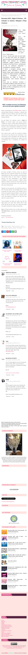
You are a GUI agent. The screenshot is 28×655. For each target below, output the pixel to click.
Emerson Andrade (11, 272)
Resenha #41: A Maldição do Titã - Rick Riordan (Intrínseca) (17, 568)
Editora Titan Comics (16, 226)
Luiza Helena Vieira (6, 25)
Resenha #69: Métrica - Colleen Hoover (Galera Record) (17, 586)
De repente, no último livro (14, 314)
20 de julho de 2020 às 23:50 (13, 360)
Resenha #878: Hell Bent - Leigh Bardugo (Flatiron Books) (17, 549)
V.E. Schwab (9, 14)
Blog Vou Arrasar (11, 295)
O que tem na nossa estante (12, 373)
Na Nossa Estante (11, 358)
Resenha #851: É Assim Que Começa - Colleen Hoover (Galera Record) (17, 555)
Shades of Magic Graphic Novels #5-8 (8, 228)
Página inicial (4, 14)
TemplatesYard (11, 653)
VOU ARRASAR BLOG (11, 307)
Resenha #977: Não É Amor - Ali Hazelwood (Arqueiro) (17, 537)
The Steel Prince (17, 110)
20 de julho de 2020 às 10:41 (13, 274)
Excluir (13, 290)
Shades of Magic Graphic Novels (19, 227)
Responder (8, 290)
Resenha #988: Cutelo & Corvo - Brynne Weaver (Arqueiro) (17, 574)
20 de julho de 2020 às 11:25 (13, 297)
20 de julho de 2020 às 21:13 (13, 343)
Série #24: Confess (12, 561)
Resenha (10, 227)
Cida (7, 341)
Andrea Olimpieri (7, 226)
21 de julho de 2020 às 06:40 (13, 381)
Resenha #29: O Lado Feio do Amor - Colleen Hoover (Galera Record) (17, 543)
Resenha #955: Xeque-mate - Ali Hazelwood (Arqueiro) (17, 580)
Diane (7, 379)
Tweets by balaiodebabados (7, 501)
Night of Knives (4, 227)
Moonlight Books (10, 351)
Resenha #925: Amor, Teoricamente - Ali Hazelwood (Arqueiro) (17, 531)
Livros (22, 226)
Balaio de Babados (6, 645)
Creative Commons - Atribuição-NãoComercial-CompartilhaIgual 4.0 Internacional (14, 647)
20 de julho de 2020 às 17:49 (13, 315)
